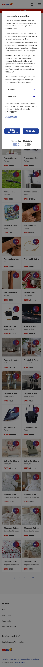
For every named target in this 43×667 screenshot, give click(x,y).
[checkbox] (28, 145)
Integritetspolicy (11, 116)
